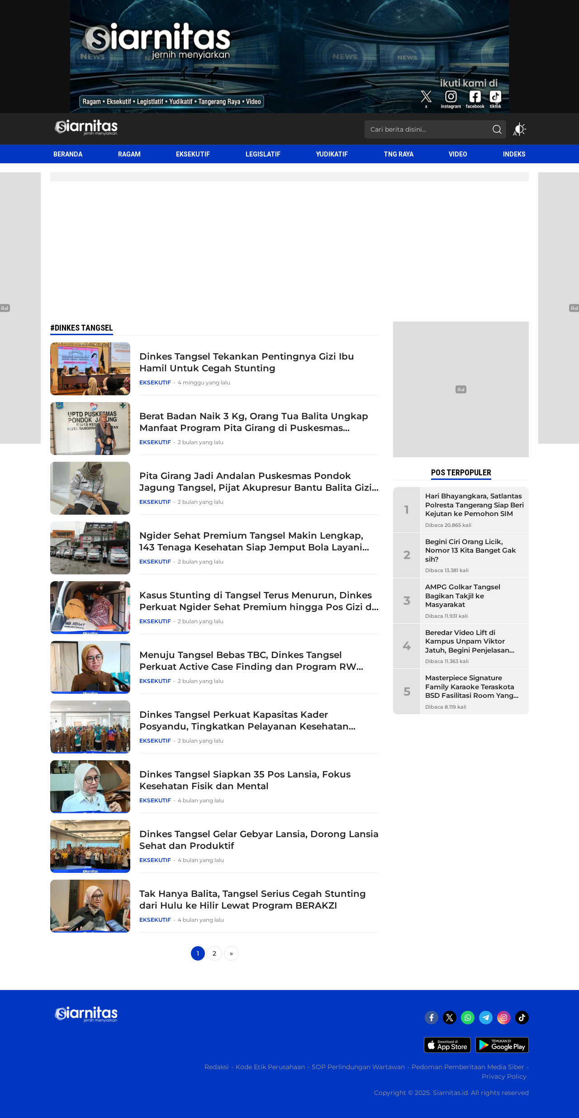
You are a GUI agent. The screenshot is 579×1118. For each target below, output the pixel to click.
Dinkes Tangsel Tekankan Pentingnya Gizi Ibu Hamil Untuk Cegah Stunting (246, 362)
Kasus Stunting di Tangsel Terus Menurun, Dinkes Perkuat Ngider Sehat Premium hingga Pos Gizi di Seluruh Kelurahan (257, 607)
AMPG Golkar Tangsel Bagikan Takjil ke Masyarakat (462, 596)
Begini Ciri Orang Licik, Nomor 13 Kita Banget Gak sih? (470, 550)
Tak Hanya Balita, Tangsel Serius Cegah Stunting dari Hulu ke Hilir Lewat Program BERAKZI (252, 899)
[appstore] (447, 1051)
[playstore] (502, 1051)
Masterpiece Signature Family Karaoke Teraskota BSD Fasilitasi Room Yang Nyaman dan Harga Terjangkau (469, 695)
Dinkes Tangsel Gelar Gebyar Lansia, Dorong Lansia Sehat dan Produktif (259, 840)
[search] (497, 129)
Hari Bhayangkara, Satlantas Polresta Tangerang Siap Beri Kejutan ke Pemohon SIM (474, 505)
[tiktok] (522, 1017)
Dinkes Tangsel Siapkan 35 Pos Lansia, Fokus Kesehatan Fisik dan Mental (245, 780)
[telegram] (486, 1017)
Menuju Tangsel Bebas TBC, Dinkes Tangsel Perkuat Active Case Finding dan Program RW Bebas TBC (247, 666)
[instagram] (504, 1017)
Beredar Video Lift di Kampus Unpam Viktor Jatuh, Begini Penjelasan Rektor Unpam (467, 645)
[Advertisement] (289, 253)
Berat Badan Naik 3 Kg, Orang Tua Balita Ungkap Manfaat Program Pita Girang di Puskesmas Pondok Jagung (253, 428)
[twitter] (449, 1017)
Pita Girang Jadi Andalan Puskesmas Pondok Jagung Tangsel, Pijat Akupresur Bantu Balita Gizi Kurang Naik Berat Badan (255, 487)
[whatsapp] (468, 1017)
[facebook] (431, 1017)
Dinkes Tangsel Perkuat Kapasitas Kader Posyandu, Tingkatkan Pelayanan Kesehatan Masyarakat (244, 726)
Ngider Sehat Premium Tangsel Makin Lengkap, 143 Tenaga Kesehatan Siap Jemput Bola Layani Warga (251, 547)
